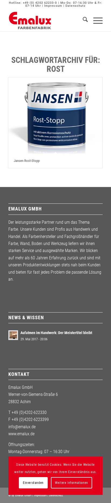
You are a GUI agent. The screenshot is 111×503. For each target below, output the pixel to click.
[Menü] (95, 20)
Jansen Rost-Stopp (27, 161)
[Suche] (82, 20)
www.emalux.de (21, 433)
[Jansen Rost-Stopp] (55, 115)
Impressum (53, 6)
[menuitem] (82, 20)
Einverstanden (33, 483)
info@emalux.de (22, 426)
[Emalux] (46, 20)
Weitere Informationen (71, 483)
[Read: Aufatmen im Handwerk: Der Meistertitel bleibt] (13, 335)
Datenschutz (75, 6)
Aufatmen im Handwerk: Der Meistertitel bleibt (56, 333)
